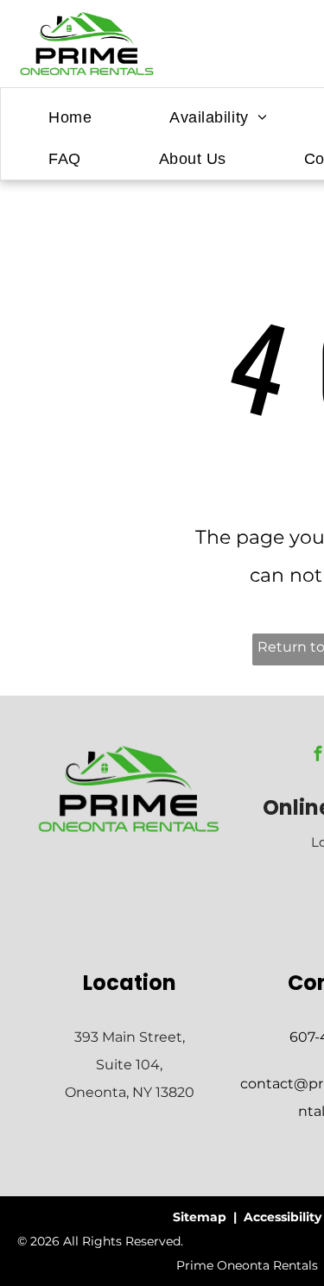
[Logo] (87, 21)
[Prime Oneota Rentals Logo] (129, 754)
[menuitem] (70, 117)
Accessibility (282, 1217)
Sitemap (199, 1217)
